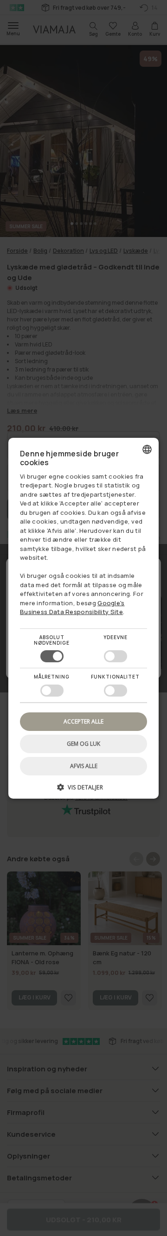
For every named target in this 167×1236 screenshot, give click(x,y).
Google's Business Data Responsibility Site (72, 607)
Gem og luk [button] (83, 743)
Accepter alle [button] (83, 721)
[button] (83, 790)
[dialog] (83, 617)
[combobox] (147, 449)
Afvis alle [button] (83, 766)
